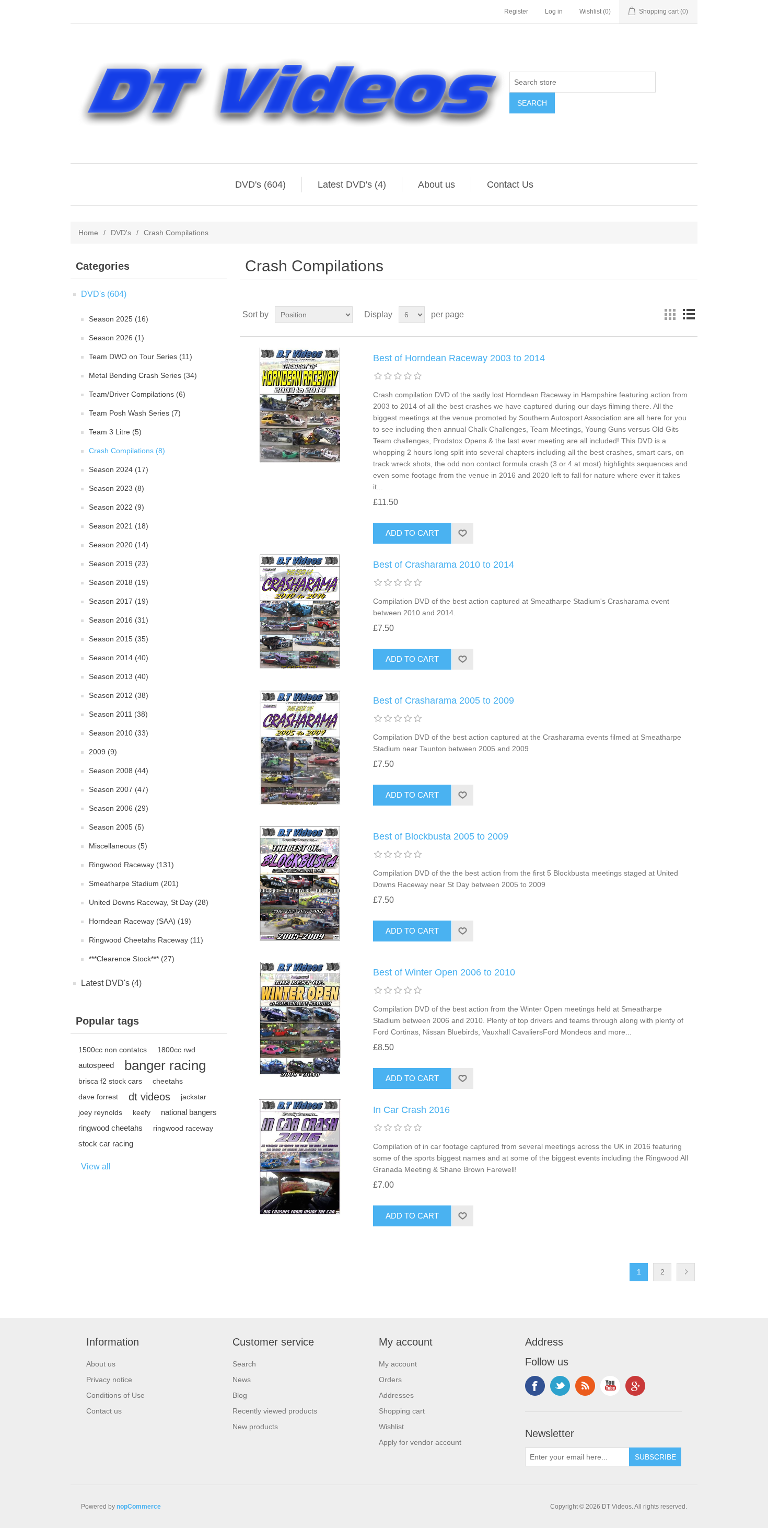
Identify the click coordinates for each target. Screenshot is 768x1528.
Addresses (396, 1395)
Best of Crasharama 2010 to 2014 (443, 564)
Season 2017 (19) (118, 601)
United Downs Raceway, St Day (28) (148, 902)
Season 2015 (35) (118, 639)
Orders (390, 1379)
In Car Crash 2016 (411, 1110)
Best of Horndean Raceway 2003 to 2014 (459, 358)
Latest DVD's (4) (352, 184)
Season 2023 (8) (116, 488)
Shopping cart (402, 1411)
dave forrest (98, 1097)
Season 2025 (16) (118, 319)
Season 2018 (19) (118, 582)
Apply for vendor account (420, 1442)
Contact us (104, 1411)
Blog (239, 1395)
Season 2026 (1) (116, 338)
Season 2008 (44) (118, 770)
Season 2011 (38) (118, 714)
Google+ (635, 1386)
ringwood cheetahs (110, 1127)
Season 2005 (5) (116, 827)
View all (96, 1166)
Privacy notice (109, 1379)
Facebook (535, 1386)
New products (255, 1426)
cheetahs (168, 1081)
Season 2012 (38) (118, 695)
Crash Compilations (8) (127, 450)
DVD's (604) (260, 184)
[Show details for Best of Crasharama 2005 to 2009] (299, 747)
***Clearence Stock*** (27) (131, 959)
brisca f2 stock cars (110, 1081)
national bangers (189, 1112)
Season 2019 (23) (118, 563)
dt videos (149, 1096)
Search (244, 1364)
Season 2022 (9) (116, 507)
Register (516, 11)
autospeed (96, 1065)
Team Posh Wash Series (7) (135, 413)
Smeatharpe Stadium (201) (134, 883)
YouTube (610, 1386)
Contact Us (510, 184)
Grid (670, 314)
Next (686, 1272)
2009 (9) (103, 752)
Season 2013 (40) (118, 676)
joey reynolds (100, 1112)
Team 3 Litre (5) (115, 432)
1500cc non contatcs (112, 1050)
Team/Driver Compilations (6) (137, 394)
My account (398, 1364)
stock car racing (105, 1143)
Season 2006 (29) (118, 808)
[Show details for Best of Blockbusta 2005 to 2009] (299, 883)
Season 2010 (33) (118, 733)
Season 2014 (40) (118, 657)
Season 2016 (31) (118, 620)
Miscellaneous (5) (118, 846)
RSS (585, 1386)
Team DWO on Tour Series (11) (140, 356)
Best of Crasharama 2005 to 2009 (443, 700)
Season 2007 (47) (118, 789)
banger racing (165, 1065)
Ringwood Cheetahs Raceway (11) (146, 940)
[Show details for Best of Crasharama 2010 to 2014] (299, 611)
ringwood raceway (183, 1128)
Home (88, 232)
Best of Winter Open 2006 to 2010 (444, 972)
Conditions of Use (115, 1395)
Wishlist (391, 1426)
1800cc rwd (176, 1050)
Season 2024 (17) (118, 469)
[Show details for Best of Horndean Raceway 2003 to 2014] (299, 405)
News (241, 1379)
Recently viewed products (274, 1411)
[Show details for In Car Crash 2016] (299, 1156)
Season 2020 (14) (118, 545)
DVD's (121, 232)
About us (436, 184)
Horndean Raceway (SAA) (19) (140, 921)
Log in (554, 11)
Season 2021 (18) (118, 526)
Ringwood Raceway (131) (131, 864)
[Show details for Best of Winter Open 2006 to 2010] (299, 1019)
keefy (141, 1112)
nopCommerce (139, 1506)
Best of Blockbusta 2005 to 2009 (440, 836)
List (688, 314)
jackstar (193, 1097)
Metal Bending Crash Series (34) (143, 375)
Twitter (560, 1386)
